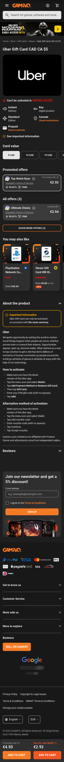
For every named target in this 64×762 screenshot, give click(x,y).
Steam (32, 41)
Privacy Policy (10, 694)
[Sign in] (48, 5)
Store (13, 41)
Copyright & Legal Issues (33, 694)
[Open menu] (7, 5)
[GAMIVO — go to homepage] (21, 5)
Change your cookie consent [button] (18, 707)
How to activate (16, 130)
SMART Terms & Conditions (40, 701)
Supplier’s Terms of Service (19, 183)
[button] (32, 183)
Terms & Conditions (35, 503)
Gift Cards (22, 41)
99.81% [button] (13, 187)
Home (5, 41)
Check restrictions (49, 120)
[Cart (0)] (57, 5)
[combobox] (32, 15)
